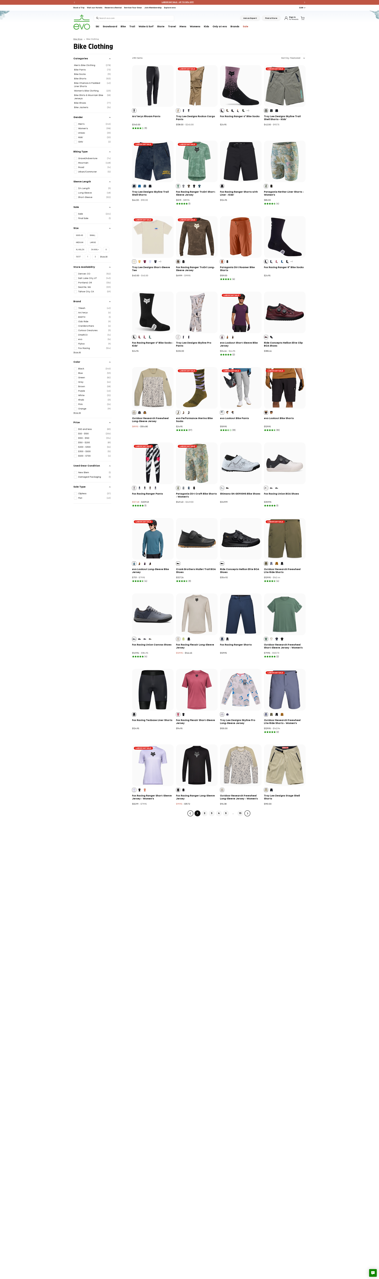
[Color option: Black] (233, 111)
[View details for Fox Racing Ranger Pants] (153, 463)
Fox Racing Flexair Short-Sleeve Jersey (195, 721)
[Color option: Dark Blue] (150, 337)
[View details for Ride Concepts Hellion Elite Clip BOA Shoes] (285, 312)
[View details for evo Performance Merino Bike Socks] (197, 388)
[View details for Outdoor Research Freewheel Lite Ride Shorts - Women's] (285, 690)
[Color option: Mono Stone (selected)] (266, 790)
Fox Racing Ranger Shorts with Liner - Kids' (239, 193)
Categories (80, 59)
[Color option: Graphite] (271, 262)
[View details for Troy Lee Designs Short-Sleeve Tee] (153, 237)
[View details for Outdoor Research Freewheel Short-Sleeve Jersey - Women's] (285, 614)
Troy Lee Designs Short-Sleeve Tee (151, 269)
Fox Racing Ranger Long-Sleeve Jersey (195, 797)
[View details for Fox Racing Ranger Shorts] (241, 614)
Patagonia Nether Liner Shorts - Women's (284, 193)
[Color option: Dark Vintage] (199, 186)
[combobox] (134, 18)
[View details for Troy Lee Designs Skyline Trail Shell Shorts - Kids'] (285, 86)
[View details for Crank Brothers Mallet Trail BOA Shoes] (197, 539)
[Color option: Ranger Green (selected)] (266, 563)
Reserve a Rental (113, 8)
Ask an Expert (250, 18)
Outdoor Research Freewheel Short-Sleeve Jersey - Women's (283, 646)
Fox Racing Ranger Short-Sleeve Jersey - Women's (152, 797)
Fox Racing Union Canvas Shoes (151, 645)
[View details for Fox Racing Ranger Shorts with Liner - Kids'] (241, 161)
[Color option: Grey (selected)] (222, 412)
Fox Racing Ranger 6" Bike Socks (240, 116)
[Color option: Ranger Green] (271, 714)
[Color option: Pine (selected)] (178, 186)
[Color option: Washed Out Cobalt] (139, 186)
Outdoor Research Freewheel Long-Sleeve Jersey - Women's (239, 797)
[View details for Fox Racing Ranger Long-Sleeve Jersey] (197, 765)
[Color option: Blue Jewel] (282, 262)
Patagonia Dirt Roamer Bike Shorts (237, 269)
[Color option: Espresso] (227, 337)
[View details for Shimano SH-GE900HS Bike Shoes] (241, 463)
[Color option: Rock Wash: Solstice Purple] (183, 488)
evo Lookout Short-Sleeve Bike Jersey (239, 344)
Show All (103, 257)
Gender (78, 117)
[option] (134, 111)
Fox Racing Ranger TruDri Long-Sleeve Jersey (195, 269)
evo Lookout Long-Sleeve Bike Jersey (150, 570)
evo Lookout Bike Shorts (279, 418)
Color (76, 362)
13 (240, 813)
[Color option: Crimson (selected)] (266, 337)
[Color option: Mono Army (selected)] (266, 111)
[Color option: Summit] (271, 563)
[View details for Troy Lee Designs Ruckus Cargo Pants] (197, 86)
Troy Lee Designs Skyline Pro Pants (193, 344)
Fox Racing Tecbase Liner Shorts (152, 720)
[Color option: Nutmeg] (227, 111)
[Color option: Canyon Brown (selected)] (222, 262)
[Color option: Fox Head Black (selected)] (178, 790)
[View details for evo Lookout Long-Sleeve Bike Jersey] (153, 539)
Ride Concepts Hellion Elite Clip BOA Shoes (283, 344)
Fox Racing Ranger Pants (147, 494)
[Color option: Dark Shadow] (277, 488)
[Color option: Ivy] (243, 111)
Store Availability (84, 267)
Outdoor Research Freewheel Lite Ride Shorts (282, 570)
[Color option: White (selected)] (222, 488)
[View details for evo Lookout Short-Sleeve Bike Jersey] (241, 312)
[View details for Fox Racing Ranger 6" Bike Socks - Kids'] (153, 312)
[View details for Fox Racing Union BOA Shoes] (285, 463)
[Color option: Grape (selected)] (222, 337)
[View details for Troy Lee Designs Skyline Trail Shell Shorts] (153, 161)
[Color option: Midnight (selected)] (222, 639)
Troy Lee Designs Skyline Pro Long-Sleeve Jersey (237, 721)
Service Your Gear (133, 8)
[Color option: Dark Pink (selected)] (178, 714)
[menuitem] (97, 27)
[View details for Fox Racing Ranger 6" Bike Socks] (241, 86)
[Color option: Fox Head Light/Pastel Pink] (145, 790)
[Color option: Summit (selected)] (266, 714)
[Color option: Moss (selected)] (178, 412)
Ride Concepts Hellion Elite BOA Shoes (239, 570)
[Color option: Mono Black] (189, 111)
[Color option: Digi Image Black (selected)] (134, 488)
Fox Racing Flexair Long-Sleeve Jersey (195, 646)
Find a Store (271, 18)
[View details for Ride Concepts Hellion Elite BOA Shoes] (241, 539)
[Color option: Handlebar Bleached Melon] (139, 262)
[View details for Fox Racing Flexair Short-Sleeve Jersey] (197, 690)
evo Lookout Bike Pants (234, 418)
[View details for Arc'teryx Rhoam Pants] (153, 86)
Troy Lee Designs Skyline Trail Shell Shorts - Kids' (282, 118)
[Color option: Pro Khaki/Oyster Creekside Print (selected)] (134, 412)
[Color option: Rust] (139, 337)
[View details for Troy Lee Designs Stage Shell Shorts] (285, 765)
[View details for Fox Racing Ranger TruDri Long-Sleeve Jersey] (197, 237)
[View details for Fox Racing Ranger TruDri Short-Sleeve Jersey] (197, 161)
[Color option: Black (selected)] (134, 111)
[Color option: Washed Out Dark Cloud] (271, 111)
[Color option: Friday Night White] (150, 262)
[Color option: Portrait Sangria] (145, 262)
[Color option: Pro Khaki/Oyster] (271, 639)
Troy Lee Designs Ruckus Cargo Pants (195, 118)
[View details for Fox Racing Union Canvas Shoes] (153, 614)
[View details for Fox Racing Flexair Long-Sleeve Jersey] (197, 614)
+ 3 (248, 111)
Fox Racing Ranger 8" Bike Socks (284, 267)
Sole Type (79, 487)
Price (76, 422)
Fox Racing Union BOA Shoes (281, 494)
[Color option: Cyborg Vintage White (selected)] (134, 262)
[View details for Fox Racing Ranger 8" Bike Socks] (285, 237)
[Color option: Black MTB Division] (282, 639)
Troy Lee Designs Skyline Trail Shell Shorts (150, 193)
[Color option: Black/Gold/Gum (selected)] (178, 563)
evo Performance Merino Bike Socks (194, 419)
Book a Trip (79, 8)
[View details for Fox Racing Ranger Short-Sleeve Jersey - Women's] (153, 765)
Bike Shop (77, 39)
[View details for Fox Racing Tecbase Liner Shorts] (153, 690)
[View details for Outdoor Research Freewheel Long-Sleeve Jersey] (153, 388)
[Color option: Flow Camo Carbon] (183, 337)
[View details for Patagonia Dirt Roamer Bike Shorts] (241, 237)
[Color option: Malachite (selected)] (266, 639)
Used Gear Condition (86, 466)
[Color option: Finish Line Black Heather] (155, 262)
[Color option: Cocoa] (150, 488)
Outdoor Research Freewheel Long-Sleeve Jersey (150, 419)
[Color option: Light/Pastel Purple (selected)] (222, 111)
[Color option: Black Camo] (238, 111)
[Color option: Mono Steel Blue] (183, 111)
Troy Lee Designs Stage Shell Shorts (282, 797)
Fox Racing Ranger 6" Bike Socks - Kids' (152, 344)
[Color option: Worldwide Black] (287, 262)
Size (76, 228)
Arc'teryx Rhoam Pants (146, 116)
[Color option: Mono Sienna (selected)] (178, 111)
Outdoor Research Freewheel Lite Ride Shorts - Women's (282, 721)
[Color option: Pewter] (183, 186)
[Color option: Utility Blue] (189, 488)
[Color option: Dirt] (189, 186)
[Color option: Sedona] (277, 563)
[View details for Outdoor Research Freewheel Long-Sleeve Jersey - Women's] (241, 765)
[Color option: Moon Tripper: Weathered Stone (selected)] (266, 186)
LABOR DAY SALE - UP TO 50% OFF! (178, 2)
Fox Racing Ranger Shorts (236, 645)
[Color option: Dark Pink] (145, 337)
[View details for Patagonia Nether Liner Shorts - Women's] (285, 161)
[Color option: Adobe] (150, 639)
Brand (77, 301)
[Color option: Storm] (139, 412)
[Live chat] (373, 1273)
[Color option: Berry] (277, 262)
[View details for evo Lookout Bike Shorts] (285, 388)
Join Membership (153, 8)
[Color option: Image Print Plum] (155, 488)
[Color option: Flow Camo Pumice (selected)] (178, 337)
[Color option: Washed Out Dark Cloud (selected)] (134, 186)
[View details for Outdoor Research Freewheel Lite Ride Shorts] (285, 539)
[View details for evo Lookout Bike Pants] (241, 388)
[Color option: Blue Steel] (145, 639)
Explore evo (170, 8)
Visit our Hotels (94, 8)
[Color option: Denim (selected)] (134, 563)
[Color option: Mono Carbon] (189, 337)
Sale (76, 207)
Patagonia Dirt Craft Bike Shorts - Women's (196, 495)
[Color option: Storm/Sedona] (145, 412)
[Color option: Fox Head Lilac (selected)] (134, 790)
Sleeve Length (82, 182)
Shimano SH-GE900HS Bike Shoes (240, 494)
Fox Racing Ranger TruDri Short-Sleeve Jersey (196, 193)
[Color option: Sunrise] (183, 412)
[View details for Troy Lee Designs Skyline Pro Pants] (197, 312)
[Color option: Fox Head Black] (139, 790)
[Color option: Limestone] (183, 639)
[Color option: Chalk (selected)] (178, 639)
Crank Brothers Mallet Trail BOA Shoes (196, 570)
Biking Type (80, 152)
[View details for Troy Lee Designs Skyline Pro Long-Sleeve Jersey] (241, 690)
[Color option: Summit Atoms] (277, 639)
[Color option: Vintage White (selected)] (266, 488)
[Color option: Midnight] (139, 488)
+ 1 (292, 261)
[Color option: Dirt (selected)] (178, 262)
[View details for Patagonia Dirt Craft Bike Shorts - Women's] (197, 463)
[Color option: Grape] (145, 563)
